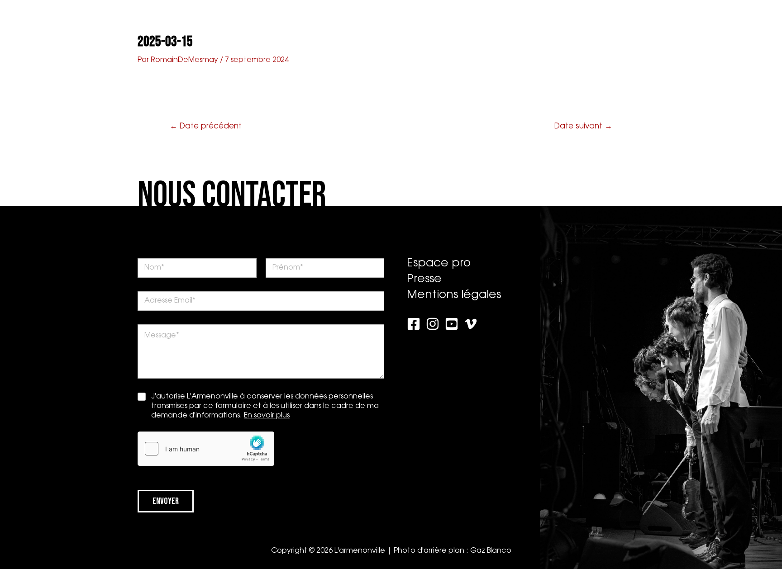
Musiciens (443, 20)
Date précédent (206, 126)
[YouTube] (451, 324)
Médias (344, 20)
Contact (529, 20)
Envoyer (166, 501)
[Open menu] (757, 19)
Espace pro (579, 20)
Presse (487, 20)
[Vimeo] (470, 324)
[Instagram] (432, 324)
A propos (200, 20)
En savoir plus (267, 415)
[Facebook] (413, 324)
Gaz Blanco (490, 551)
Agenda (243, 20)
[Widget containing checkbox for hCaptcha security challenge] (206, 448)
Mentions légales (454, 295)
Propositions (294, 20)
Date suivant (583, 126)
